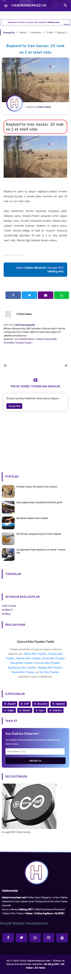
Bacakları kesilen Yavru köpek (32, 518)
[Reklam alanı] (35, 22)
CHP (26, 703)
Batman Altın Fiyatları (28, 658)
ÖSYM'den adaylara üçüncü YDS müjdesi (38, 533)
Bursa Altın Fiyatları (53, 658)
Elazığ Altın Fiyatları (21, 662)
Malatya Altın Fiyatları (50, 667)
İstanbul (57, 710)
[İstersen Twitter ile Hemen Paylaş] (29, 295)
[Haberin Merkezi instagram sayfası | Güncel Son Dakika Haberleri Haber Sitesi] (48, 937)
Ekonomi (42, 703)
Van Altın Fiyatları (49, 672)
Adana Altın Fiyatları (35, 653)
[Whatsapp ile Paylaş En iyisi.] (62, 295)
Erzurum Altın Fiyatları (47, 662)
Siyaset (26, 710)
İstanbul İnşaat (24, 342)
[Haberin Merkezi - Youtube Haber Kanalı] (62, 937)
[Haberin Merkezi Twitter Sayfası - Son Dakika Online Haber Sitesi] (21, 937)
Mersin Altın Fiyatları (23, 672)
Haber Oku (9, 913)
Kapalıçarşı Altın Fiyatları (22, 667)
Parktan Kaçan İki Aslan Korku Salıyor (36, 486)
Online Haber (24, 314)
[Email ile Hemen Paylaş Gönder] (45, 295)
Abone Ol (35, 760)
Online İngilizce (44, 913)
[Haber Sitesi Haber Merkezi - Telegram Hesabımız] (35, 937)
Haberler (60, 703)
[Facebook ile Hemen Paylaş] (13, 295)
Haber (20, 913)
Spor (41, 710)
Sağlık (10, 710)
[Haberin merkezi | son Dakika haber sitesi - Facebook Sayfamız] (8, 937)
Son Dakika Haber (24, 339)
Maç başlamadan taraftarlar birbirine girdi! (39, 502)
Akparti (11, 703)
